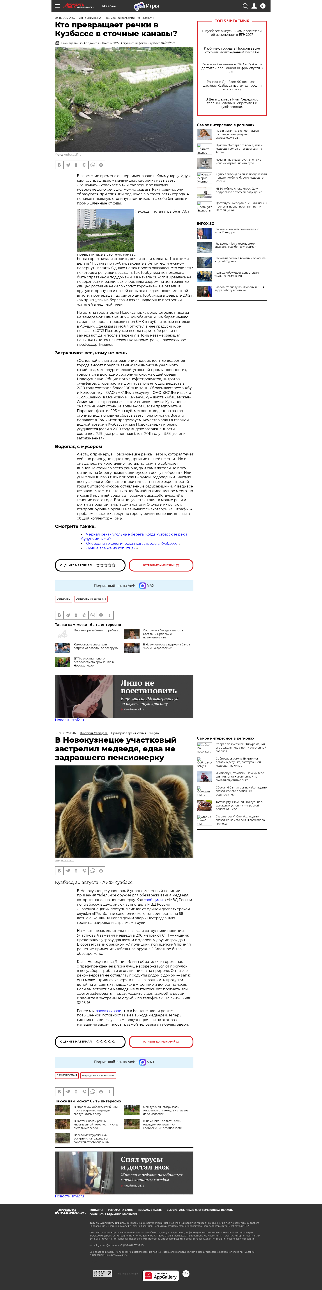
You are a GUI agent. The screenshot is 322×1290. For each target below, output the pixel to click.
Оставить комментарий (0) (161, 565)
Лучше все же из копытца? (110, 548)
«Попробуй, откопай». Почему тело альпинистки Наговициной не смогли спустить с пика (240, 776)
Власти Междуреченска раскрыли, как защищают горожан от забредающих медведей (82, 1140)
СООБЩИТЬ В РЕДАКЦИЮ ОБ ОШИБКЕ (113, 1214)
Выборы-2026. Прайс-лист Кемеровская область (200, 1210)
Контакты (96, 1210)
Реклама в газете (150, 1210)
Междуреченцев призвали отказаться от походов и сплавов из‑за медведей (165, 1110)
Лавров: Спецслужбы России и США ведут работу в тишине (239, 289)
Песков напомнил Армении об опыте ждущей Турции (239, 260)
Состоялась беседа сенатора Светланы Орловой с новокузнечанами (163, 634)
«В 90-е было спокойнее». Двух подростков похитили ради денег (239, 190)
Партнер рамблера (127, 1273)
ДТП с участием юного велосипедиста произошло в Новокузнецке (94, 662)
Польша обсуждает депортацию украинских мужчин (236, 274)
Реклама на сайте (120, 1210)
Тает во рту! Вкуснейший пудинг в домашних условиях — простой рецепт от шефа (239, 805)
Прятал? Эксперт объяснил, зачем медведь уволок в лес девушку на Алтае (239, 148)
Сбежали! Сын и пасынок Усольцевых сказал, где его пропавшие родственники (241, 791)
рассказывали (108, 1011)
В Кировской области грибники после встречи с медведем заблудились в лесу (96, 1110)
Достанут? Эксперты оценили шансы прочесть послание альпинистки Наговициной (241, 206)
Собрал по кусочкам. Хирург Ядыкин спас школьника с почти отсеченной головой (241, 747)
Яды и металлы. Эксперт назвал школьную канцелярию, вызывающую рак (237, 134)
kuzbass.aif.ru (72, 154)
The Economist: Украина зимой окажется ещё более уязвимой (235, 245)
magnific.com (64, 860)
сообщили (153, 900)
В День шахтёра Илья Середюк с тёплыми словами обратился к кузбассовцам (232, 103)
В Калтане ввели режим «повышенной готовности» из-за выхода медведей (96, 1124)
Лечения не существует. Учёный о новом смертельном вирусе (239, 161)
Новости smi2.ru (69, 720)
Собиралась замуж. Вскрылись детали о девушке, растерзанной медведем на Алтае (238, 762)
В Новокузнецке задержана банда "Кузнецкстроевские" (166, 646)
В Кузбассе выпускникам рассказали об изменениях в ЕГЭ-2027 (232, 33)
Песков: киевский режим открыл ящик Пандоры (236, 231)
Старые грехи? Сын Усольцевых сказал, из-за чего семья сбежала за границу (240, 820)
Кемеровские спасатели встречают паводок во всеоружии (97, 646)
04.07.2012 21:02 (65, 18)
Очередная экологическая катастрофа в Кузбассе (131, 543)
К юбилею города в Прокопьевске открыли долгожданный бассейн (232, 50)
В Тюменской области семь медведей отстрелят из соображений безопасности (162, 1124)
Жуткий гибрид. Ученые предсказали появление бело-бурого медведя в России (241, 177)
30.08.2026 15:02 (65, 733)
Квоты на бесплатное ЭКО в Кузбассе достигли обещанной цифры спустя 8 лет (232, 68)
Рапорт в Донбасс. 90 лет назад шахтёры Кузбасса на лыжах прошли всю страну (232, 85)
